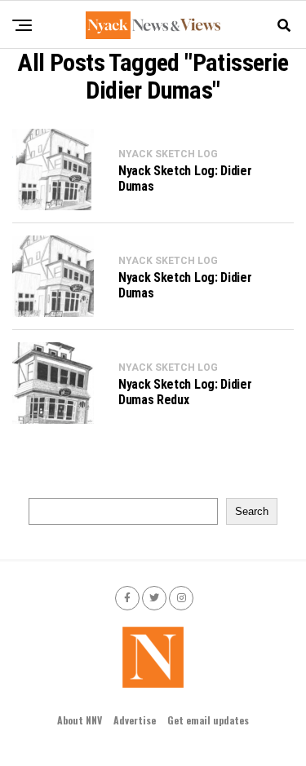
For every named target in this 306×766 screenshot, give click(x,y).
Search (251, 511)
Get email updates (208, 720)
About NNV (79, 720)
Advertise (134, 720)
